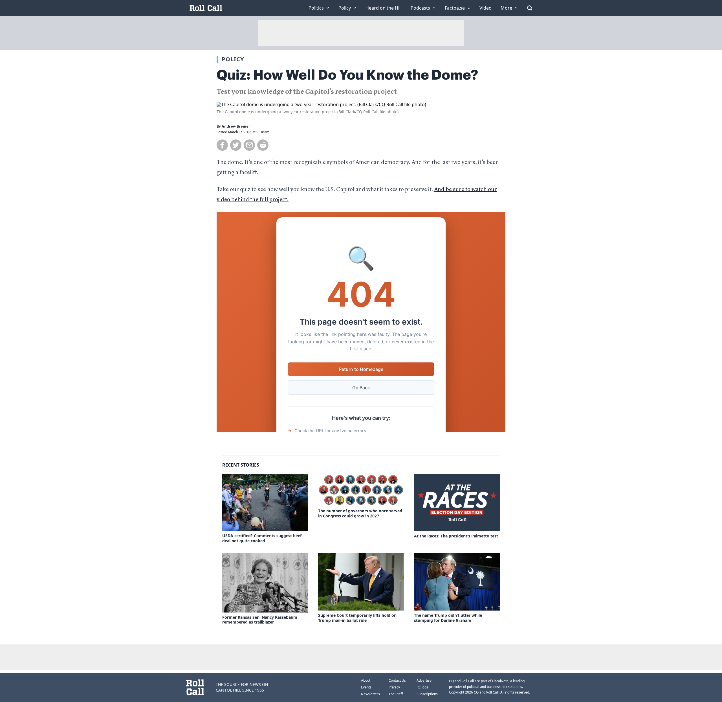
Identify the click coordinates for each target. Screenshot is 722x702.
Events (366, 687)
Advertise (424, 680)
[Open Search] (529, 8)
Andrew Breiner (236, 126)
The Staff (396, 694)
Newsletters (370, 694)
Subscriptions (427, 694)
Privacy (394, 687)
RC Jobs (422, 687)
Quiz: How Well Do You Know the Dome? (347, 75)
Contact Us (397, 680)
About (365, 680)
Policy (233, 59)
